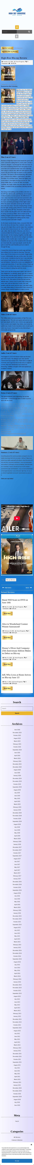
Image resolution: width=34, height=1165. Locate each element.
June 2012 (17, 1036)
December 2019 (17, 778)
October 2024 (17, 747)
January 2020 (17, 775)
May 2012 (17, 1039)
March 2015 (17, 941)
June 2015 (17, 933)
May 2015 (17, 936)
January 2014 (17, 982)
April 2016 (17, 904)
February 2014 (17, 979)
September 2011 (17, 1062)
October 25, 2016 (8, 61)
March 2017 (17, 873)
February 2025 (17, 744)
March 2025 (17, 741)
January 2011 (17, 1085)
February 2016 (17, 910)
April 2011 (17, 1076)
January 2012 (17, 1050)
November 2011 (17, 1056)
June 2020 (17, 772)
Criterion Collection (17, 1140)
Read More (8, 613)
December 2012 (17, 1019)
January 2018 (17, 844)
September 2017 (17, 855)
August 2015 (17, 927)
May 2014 (17, 970)
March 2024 (17, 758)
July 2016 (17, 896)
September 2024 (17, 749)
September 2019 (17, 787)
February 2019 (17, 807)
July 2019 (17, 792)
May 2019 (17, 798)
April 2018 (17, 835)
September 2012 (17, 1027)
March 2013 (17, 1010)
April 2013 (17, 1007)
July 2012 (17, 1033)
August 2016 (17, 893)
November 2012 (17, 1022)
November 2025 (17, 732)
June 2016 (17, 899)
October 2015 (17, 921)
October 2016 (17, 887)
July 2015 (17, 930)
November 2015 (17, 919)
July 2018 (17, 827)
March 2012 (17, 1045)
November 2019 (17, 781)
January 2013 (17, 1016)
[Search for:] (12, 32)
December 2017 (17, 847)
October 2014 (17, 956)
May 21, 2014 (8, 607)
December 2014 (17, 950)
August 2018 (17, 824)
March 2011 (17, 1079)
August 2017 (17, 858)
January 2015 (17, 947)
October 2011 (17, 1059)
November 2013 (17, 987)
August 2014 (17, 962)
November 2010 (17, 1091)
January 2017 (17, 878)
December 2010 (17, 1088)
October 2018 (17, 818)
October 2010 (17, 1093)
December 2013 (17, 985)
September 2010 (17, 1096)
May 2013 (17, 1005)
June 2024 (17, 752)
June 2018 (17, 830)
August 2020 (17, 769)
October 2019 (17, 784)
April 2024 (17, 755)
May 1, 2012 (7, 681)
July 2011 (17, 1068)
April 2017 (17, 870)
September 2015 (17, 924)
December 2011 (17, 1053)
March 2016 (17, 907)
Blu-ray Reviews (10, 580)
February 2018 (17, 841)
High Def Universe (17, 19)
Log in (17, 1121)
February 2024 (17, 761)
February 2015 (17, 944)
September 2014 (17, 959)
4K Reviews (17, 1137)
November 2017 (17, 850)
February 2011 (17, 1082)
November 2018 (17, 815)
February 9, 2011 (9, 631)
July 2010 (17, 1102)
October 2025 (17, 735)
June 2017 (17, 864)
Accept (17, 1161)
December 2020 (17, 767)
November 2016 (17, 884)
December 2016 (17, 881)
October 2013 (17, 990)
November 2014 (17, 953)
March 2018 (17, 838)
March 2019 (17, 804)
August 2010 (17, 1099)
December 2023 (17, 764)
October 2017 (17, 853)
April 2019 (17, 801)
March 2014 (17, 976)
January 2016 (17, 913)
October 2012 (17, 1025)
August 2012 (17, 1030)
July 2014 (17, 964)
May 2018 (17, 833)
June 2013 (17, 1002)
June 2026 (17, 729)
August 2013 (17, 996)
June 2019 (17, 795)
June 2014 (17, 967)
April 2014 (17, 973)
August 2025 (17, 738)
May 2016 (17, 901)
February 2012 (17, 1048)
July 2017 (17, 861)
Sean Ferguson (20, 61)
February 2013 (17, 1013)
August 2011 (17, 1065)
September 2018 (17, 821)
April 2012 (17, 1042)
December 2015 (17, 916)
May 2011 (17, 1073)
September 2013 (17, 993)
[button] (31, 1144)
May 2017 (17, 867)
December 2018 (17, 813)
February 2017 (17, 876)
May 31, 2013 (8, 657)
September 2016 (17, 890)
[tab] (17, 27)
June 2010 (17, 1105)
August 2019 (17, 790)
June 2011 (17, 1071)
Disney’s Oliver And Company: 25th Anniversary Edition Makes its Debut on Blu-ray (16, 651)
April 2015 (17, 939)
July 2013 (17, 999)
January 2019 (17, 810)
